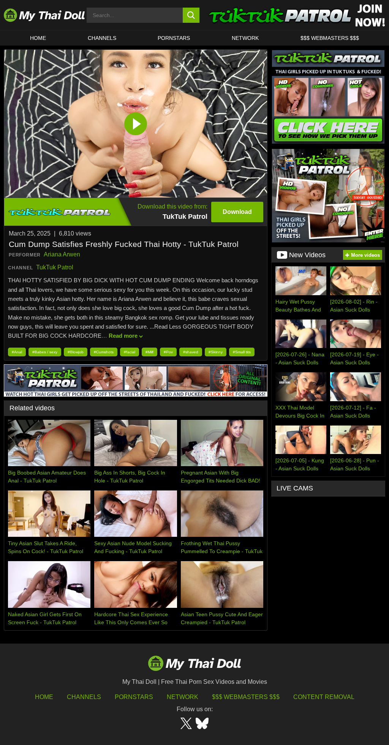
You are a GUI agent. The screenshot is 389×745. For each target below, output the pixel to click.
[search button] (191, 15)
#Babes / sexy (44, 352)
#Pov (168, 352)
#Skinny (216, 352)
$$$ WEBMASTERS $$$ (329, 38)
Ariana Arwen (62, 254)
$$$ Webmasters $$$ (246, 697)
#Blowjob (76, 352)
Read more (123, 335)
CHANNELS (102, 38)
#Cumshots (104, 352)
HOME (38, 38)
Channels (84, 697)
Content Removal (323, 697)
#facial (129, 352)
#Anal (17, 352)
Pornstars (174, 38)
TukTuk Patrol (54, 267)
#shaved (190, 352)
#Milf (149, 352)
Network (245, 38)
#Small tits (242, 352)
